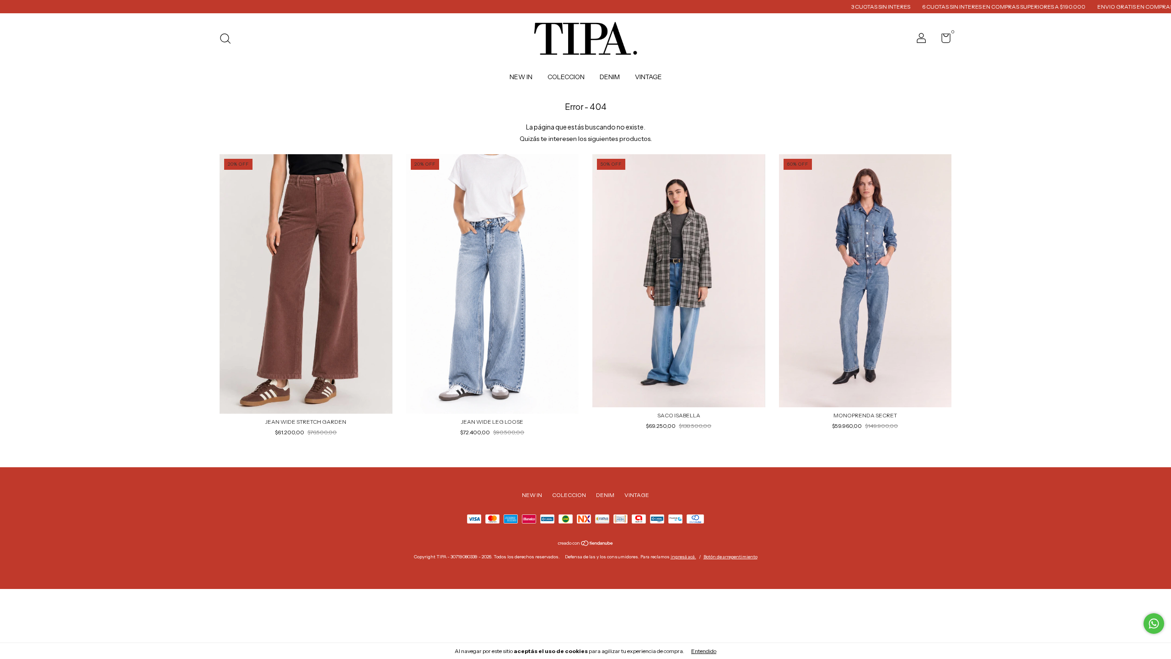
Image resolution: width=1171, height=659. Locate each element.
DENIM (610, 77)
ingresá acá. (683, 557)
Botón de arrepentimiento (730, 557)
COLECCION (566, 77)
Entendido (703, 651)
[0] (942, 40)
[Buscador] (228, 40)
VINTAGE (648, 77)
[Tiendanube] (585, 544)
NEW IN (521, 77)
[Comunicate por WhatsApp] (1154, 623)
